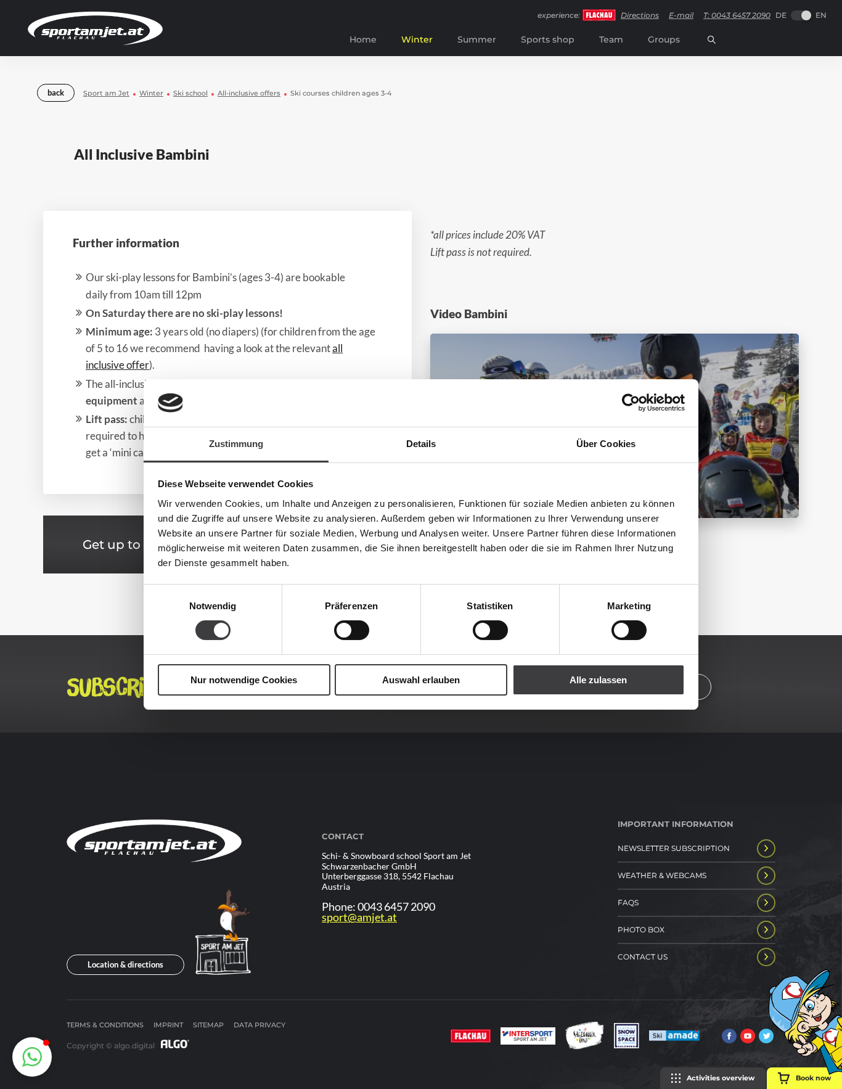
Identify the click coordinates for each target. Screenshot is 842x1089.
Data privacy (259, 1025)
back (55, 92)
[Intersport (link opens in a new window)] (528, 1037)
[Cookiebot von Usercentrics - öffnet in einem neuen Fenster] (631, 402)
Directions (640, 15)
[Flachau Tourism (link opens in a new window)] (471, 1037)
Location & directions (125, 964)
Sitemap (208, 1025)
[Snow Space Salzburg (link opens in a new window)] (626, 1037)
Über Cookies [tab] (606, 443)
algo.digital (134, 1045)
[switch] (351, 630)
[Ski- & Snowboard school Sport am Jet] (154, 883)
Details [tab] (421, 443)
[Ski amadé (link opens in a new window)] (674, 1037)
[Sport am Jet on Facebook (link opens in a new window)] (729, 1037)
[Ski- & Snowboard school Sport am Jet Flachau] (95, 41)
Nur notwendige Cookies (243, 680)
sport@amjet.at (359, 917)
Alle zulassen (598, 680)
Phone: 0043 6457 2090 (378, 907)
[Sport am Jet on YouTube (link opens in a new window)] (747, 1037)
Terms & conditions (105, 1025)
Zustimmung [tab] (236, 443)
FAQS (628, 902)
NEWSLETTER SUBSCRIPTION (674, 848)
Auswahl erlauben (421, 680)
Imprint (168, 1025)
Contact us (643, 956)
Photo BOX (641, 929)
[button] (32, 1057)
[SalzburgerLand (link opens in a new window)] (584, 1037)
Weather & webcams (662, 875)
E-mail (681, 15)
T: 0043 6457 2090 (736, 15)
